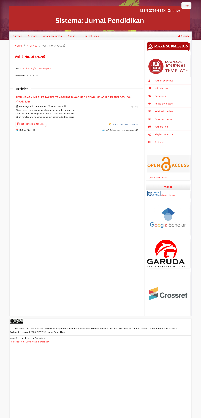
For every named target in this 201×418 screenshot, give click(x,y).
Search (184, 36)
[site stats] (153, 195)
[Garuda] (166, 267)
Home (18, 46)
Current (17, 36)
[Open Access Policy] (168, 172)
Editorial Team (162, 88)
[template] (168, 76)
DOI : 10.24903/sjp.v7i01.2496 (125, 124)
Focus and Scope (164, 104)
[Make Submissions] (168, 50)
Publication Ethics (164, 112)
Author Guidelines (164, 81)
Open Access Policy (157, 178)
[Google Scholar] (168, 234)
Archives (32, 36)
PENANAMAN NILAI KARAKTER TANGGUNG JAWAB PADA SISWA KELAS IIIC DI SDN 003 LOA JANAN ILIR (73, 99)
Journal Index (91, 36)
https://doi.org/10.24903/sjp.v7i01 (36, 69)
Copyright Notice (163, 119)
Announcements (52, 36)
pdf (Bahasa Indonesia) (32, 124)
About (72, 36)
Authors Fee (161, 127)
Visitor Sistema (168, 195)
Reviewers (160, 96)
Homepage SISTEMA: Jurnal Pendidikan (29, 342)
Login (186, 5)
